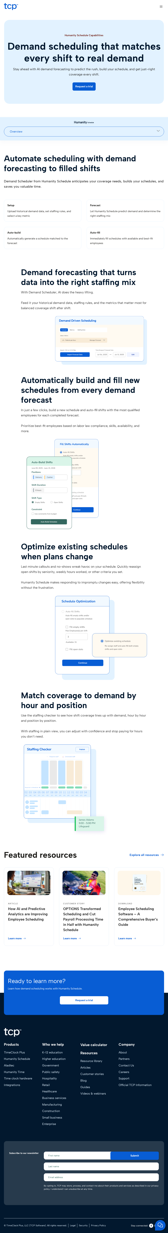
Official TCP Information (135, 1085)
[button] (84, 86)
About (123, 1052)
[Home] (12, 1032)
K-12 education (52, 1052)
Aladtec (9, 1065)
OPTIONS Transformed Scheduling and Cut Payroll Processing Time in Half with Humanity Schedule (83, 919)
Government (50, 1065)
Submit (134, 1155)
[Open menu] (161, 6)
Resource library (91, 1061)
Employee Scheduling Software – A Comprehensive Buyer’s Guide (138, 917)
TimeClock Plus (14, 1052)
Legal (72, 1225)
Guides (85, 1087)
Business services (54, 1098)
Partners (124, 1059)
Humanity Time (14, 1072)
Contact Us (126, 1065)
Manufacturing (52, 1104)
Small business (52, 1117)
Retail (46, 1085)
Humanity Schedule (17, 1059)
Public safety (51, 1072)
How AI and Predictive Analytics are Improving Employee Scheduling (28, 914)
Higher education (54, 1059)
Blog (83, 1080)
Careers (124, 1072)
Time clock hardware (18, 1078)
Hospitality (49, 1078)
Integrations (12, 1085)
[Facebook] (151, 1226)
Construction (51, 1111)
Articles (85, 1067)
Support (124, 1078)
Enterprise (49, 1124)
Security (83, 1225)
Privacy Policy (98, 1225)
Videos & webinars (93, 1093)
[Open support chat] (160, 1225)
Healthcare (49, 1091)
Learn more (15, 938)
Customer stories (92, 1074)
